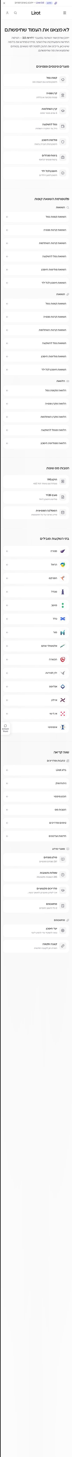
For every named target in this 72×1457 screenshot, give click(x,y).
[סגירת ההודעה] (4, 3)
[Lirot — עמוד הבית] (36, 13)
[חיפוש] (15, 13)
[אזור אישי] (7, 13)
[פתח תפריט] (65, 13)
